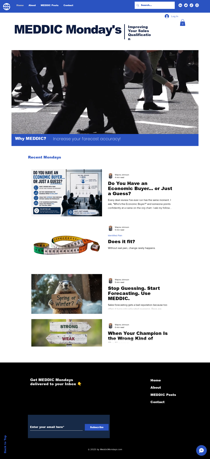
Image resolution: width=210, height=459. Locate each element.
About (155, 387)
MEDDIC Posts (163, 395)
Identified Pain (115, 235)
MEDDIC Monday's (67, 29)
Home (155, 380)
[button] (182, 22)
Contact (157, 402)
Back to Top (5, 444)
